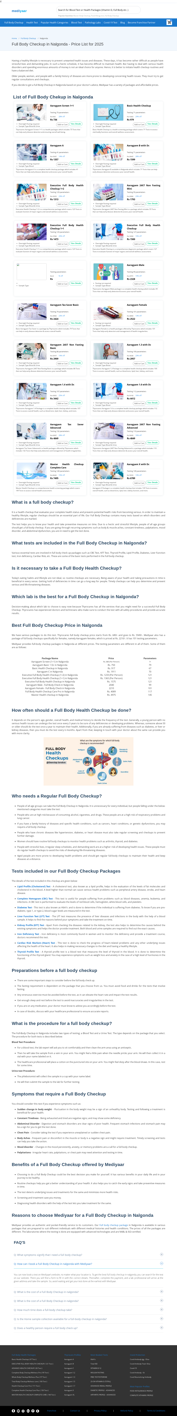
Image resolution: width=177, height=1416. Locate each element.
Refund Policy (126, 1410)
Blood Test (76, 22)
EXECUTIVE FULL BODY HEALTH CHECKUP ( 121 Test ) (32, 1364)
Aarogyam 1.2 (69, 1373)
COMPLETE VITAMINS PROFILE (141, 1395)
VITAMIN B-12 (96, 1368)
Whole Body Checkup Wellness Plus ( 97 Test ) (29, 1377)
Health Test (32, 22)
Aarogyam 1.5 (69, 1381)
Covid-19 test (110, 22)
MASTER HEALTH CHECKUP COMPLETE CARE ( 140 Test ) (34, 1395)
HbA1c (93, 1359)
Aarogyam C (69, 1368)
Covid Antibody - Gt (137, 1373)
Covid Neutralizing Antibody (140, 1377)
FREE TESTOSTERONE (99, 1377)
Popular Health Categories (54, 22)
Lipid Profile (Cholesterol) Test (34, 886)
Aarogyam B (69, 1364)
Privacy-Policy (100, 1410)
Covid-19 (133, 1368)
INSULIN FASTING (97, 1373)
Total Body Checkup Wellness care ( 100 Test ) (29, 1381)
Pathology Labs (93, 22)
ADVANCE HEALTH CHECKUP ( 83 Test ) (27, 1368)
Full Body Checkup (13, 22)
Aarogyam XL (69, 1395)
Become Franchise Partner (141, 22)
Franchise (51, 1410)
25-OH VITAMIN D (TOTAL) (101, 1381)
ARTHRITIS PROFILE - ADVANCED (103, 1395)
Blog (122, 22)
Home (14, 38)
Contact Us (75, 1410)
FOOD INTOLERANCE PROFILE (141, 1391)
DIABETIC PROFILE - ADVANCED (103, 1390)
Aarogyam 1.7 (69, 1386)
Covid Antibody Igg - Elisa (139, 1359)
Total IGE (94, 1364)
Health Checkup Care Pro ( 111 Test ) (26, 1386)
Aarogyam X (69, 1390)
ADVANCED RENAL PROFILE (101, 1386)
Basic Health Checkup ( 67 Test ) (24, 1359)
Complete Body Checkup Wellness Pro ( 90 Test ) (30, 1373)
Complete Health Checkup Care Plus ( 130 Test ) (30, 1390)
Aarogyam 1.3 (69, 1377)
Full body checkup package (113, 1225)
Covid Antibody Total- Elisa (140, 1364)
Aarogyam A (69, 1359)
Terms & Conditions (156, 1410)
